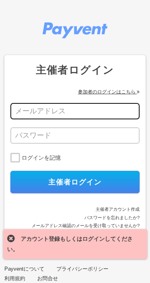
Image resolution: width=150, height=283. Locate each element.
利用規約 (14, 278)
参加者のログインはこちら (107, 92)
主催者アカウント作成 (118, 209)
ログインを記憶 (41, 157)
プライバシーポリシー (82, 269)
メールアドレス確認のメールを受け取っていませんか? (86, 225)
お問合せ (47, 278)
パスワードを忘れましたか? (112, 217)
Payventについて (24, 269)
